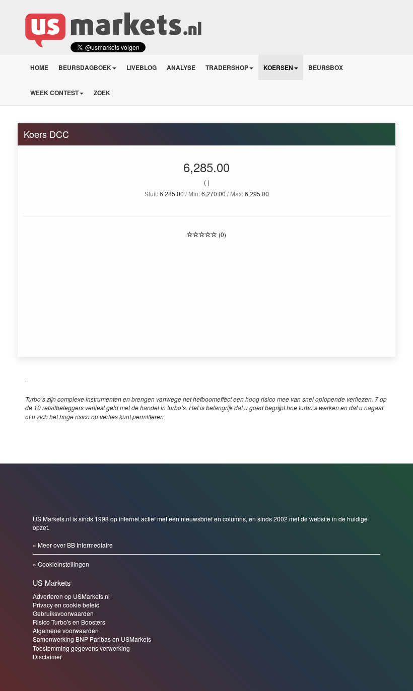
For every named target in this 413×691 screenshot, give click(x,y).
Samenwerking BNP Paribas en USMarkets (92, 639)
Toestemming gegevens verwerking (81, 648)
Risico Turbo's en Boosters (69, 622)
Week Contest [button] (54, 92)
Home (39, 67)
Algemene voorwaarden (66, 630)
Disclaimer (47, 656)
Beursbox (325, 67)
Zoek (102, 92)
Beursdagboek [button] (84, 67)
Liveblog (141, 67)
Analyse (181, 67)
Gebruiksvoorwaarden (63, 613)
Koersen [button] (278, 67)
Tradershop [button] (226, 67)
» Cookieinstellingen (61, 564)
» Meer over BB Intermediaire (73, 545)
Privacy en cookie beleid (66, 604)
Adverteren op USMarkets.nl (71, 596)
